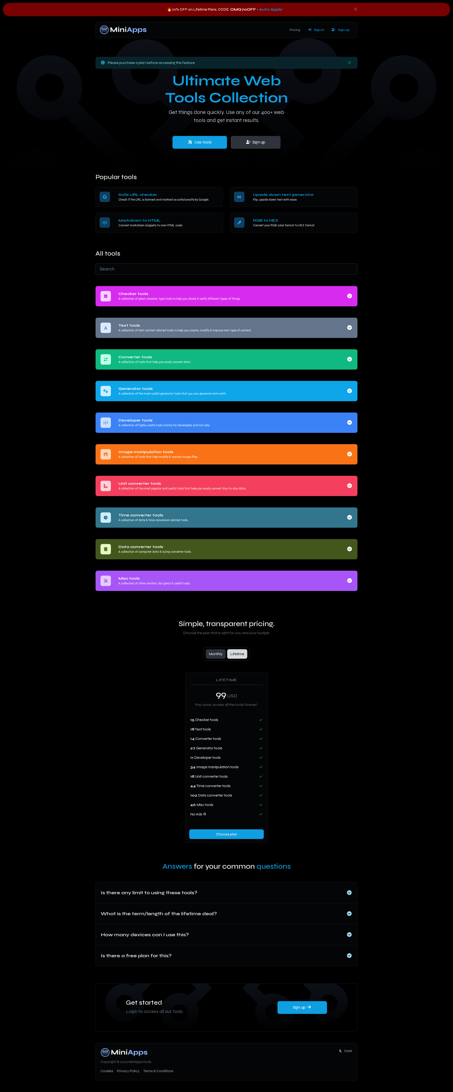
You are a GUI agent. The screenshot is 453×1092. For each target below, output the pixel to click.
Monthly (215, 654)
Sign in (318, 30)
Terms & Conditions (158, 1071)
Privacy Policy (128, 1071)
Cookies (107, 1071)
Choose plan (226, 834)
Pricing (294, 30)
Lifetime (237, 654)
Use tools (202, 142)
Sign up (343, 30)
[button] (349, 296)
